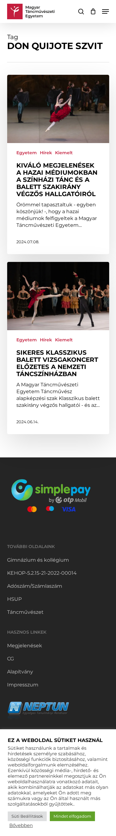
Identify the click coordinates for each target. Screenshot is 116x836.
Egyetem (26, 152)
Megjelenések (24, 646)
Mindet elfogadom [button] (72, 816)
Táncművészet (25, 612)
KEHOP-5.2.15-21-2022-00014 (42, 573)
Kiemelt (64, 152)
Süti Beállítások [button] (27, 816)
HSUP (14, 599)
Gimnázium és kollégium (38, 560)
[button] (105, 11)
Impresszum (22, 685)
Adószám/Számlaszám (34, 586)
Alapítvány (20, 672)
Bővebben (21, 825)
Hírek (46, 152)
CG (10, 659)
